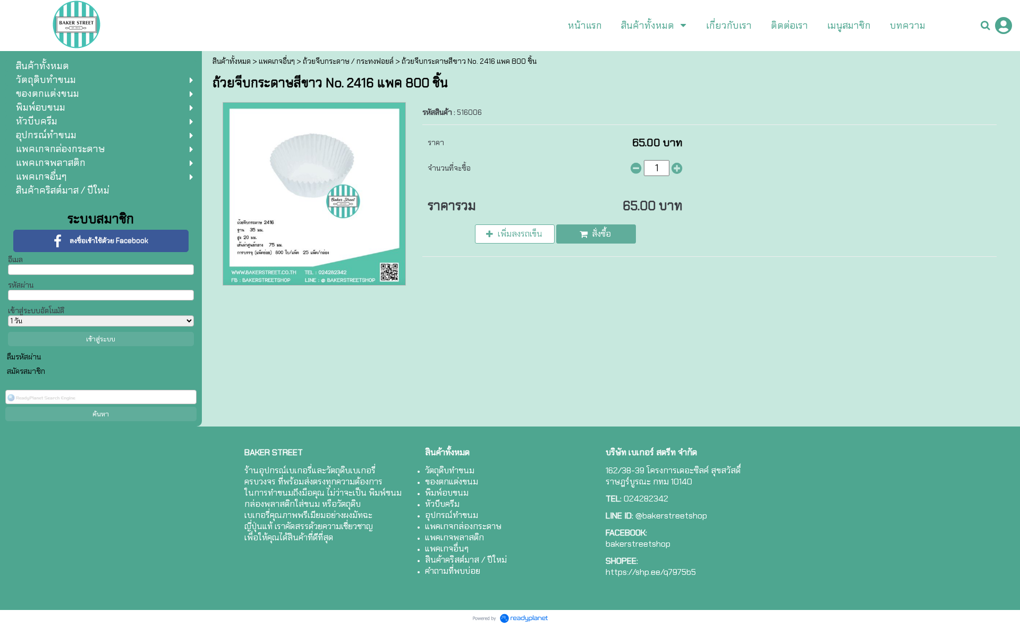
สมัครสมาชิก (26, 371)
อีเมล (15, 259)
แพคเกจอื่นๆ (277, 61)
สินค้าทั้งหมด (231, 61)
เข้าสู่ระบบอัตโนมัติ (36, 310)
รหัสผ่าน (20, 285)
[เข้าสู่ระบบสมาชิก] (1003, 25)
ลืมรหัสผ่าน (24, 357)
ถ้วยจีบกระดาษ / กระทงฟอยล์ (348, 61)
